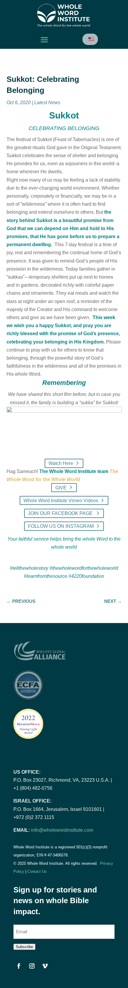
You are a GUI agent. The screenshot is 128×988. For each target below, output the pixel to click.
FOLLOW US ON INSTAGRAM (61, 526)
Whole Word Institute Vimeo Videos (61, 500)
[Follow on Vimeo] (45, 966)
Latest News (47, 102)
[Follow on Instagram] (31, 966)
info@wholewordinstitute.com (62, 830)
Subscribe (24, 947)
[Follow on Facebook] (18, 966)
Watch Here (61, 463)
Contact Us (37, 871)
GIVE (61, 487)
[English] (90, 39)
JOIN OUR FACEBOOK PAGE (61, 513)
